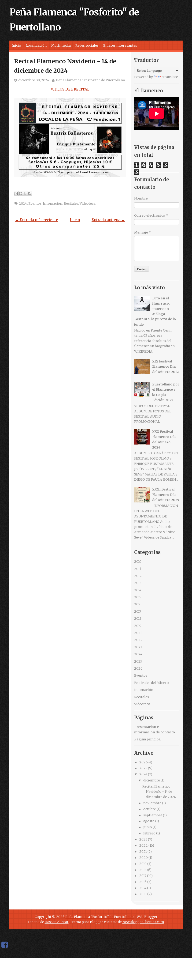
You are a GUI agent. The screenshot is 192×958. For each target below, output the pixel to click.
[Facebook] (4, 945)
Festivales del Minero (151, 683)
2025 (138, 661)
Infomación (52, 203)
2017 (137, 611)
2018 (137, 618)
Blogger (151, 917)
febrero (149, 833)
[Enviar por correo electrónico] (16, 193)
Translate (170, 77)
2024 (23, 203)
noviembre (152, 803)
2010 (137, 561)
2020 (143, 858)
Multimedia (61, 45)
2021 (138, 633)
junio (147, 827)
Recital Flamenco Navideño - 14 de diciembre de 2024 (159, 791)
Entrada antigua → (108, 220)
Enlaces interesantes (120, 45)
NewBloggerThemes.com (143, 922)
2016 (137, 604)
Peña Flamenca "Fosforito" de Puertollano (90, 80)
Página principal (147, 739)
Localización (36, 45)
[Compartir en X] (25, 193)
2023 (138, 647)
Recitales (71, 203)
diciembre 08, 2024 (33, 80)
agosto (149, 821)
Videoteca (88, 203)
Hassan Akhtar (57, 922)
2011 (137, 569)
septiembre (152, 815)
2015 (137, 597)
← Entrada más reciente (36, 220)
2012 (138, 576)
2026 (138, 668)
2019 (137, 626)
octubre (149, 809)
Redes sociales (87, 45)
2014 (137, 590)
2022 (138, 640)
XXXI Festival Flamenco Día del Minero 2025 (165, 494)
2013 (137, 583)
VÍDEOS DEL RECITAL (70, 89)
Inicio (16, 45)
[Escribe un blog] (20, 193)
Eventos (34, 203)
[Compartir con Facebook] (29, 193)
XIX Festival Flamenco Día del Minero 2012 (165, 366)
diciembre (151, 780)
